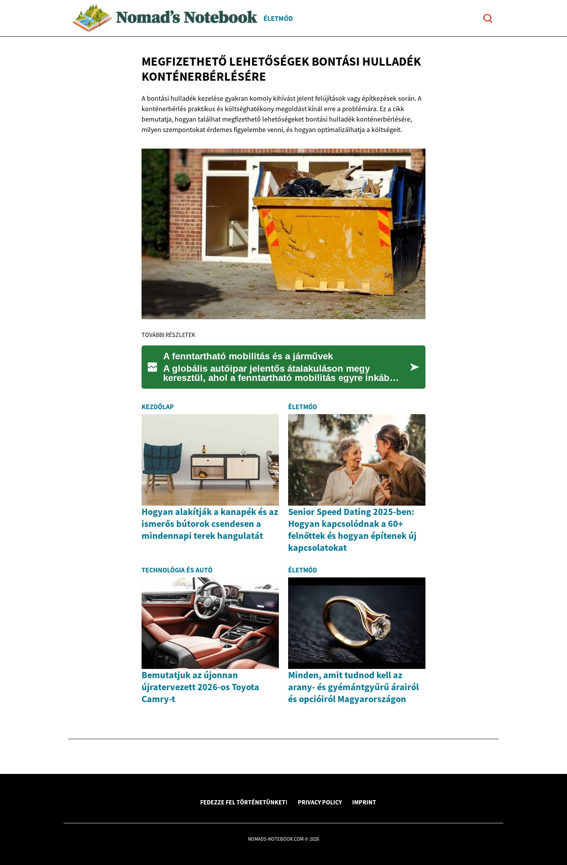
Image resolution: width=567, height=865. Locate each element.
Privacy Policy (320, 802)
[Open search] (487, 18)
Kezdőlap (158, 407)
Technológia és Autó (177, 570)
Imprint (364, 802)
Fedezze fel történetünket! (243, 802)
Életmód (278, 18)
